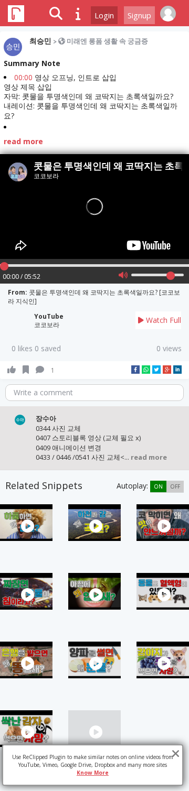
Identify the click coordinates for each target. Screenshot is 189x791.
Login (104, 15)
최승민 (40, 41)
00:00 (23, 77)
